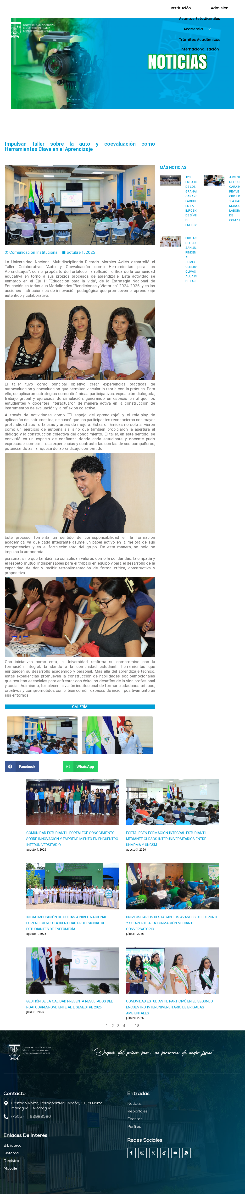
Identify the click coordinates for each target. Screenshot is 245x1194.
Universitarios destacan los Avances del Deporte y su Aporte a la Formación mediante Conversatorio (172, 923)
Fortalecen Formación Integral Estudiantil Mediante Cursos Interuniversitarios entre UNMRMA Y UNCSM (166, 839)
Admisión (219, 8)
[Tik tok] (164, 1153)
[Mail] (186, 1153)
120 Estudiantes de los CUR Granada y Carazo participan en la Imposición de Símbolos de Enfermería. (195, 201)
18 (137, 1025)
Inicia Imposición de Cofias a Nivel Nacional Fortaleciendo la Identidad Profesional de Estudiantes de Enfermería (66, 923)
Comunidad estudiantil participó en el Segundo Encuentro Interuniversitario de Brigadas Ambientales (169, 1007)
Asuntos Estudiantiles (199, 18)
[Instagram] (142, 1153)
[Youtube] (175, 1153)
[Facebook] (131, 1153)
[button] (22, 766)
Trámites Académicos (199, 39)
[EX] (153, 1153)
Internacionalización (199, 49)
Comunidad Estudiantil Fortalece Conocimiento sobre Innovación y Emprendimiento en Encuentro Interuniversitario (72, 839)
